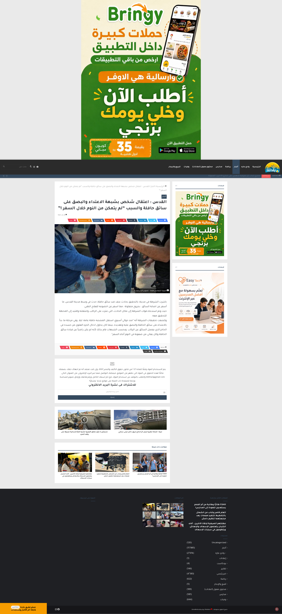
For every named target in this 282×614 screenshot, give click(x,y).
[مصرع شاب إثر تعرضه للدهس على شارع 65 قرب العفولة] (176, 515)
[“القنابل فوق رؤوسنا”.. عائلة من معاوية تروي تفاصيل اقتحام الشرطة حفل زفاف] (176, 523)
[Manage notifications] (277, 609)
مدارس (219, 167)
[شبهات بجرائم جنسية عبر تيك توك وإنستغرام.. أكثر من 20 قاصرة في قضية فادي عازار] (149, 515)
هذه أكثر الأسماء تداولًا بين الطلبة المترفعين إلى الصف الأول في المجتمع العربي (223, 176)
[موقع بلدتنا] (272, 167)
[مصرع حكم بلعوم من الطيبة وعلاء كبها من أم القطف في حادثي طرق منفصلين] (149, 523)
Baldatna (207, 609)
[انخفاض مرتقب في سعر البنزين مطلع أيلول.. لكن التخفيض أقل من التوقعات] (163, 523)
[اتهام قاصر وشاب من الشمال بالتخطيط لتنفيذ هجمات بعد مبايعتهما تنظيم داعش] (112, 462)
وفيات (186, 167)
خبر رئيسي (221, 574)
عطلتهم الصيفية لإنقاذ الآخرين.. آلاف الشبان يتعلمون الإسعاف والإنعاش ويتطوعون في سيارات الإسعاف (76, 476)
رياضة (228, 167)
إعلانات (222, 558)
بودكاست (221, 564)
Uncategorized (219, 543)
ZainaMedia (195, 609)
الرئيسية (256, 167)
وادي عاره (245, 167)
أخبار (236, 167)
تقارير (223, 569)
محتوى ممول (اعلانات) (202, 167)
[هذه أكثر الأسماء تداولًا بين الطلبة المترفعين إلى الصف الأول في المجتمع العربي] (163, 515)
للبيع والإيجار (175, 167)
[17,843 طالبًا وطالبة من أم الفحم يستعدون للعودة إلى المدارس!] (150, 462)
